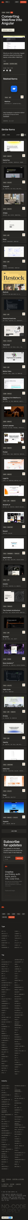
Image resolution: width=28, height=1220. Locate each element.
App (10, 97)
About (3, 1179)
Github (10, 1186)
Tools (6, 97)
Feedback (8, 1179)
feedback (6, 116)
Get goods (7, 857)
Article (9, 393)
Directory (10, 527)
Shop (23, 914)
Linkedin (18, 1184)
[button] (7, 2)
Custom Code (13, 63)
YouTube (12, 1184)
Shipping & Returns (18, 1179)
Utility (9, 182)
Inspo (4, 156)
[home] (3, 2)
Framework (10, 553)
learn (13, 914)
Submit (17, 2)
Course (7, 12)
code (8, 914)
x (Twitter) (5, 1184)
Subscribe (23, 2)
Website (9, 156)
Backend (6, 63)
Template (17, 553)
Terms (3, 1181)
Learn (3, 12)
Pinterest (4, 1186)
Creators (4, 917)
